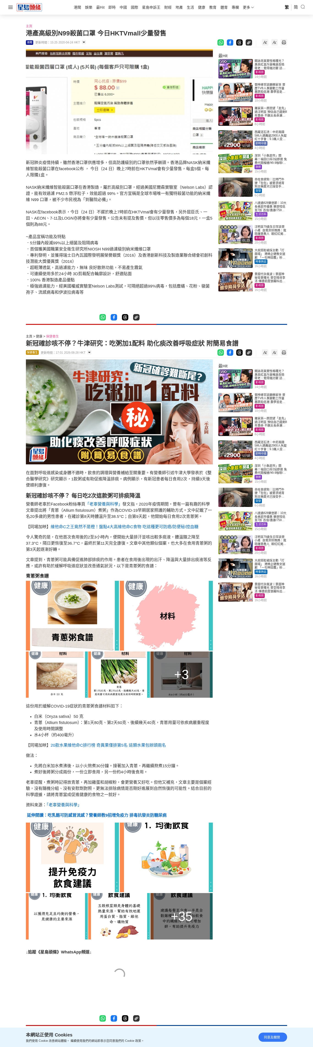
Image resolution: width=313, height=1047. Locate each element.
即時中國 (260, 143)
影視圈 (259, 72)
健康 (39, 336)
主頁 (29, 26)
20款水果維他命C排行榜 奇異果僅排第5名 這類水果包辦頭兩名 (108, 745)
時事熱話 (260, 261)
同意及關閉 (272, 1037)
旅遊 (258, 167)
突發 (258, 190)
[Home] (29, 7)
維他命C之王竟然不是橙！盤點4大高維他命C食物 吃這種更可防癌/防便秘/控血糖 (124, 527)
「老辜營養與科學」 (103, 504)
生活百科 (260, 214)
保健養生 (52, 336)
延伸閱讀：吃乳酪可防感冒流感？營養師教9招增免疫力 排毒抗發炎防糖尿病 (96, 815)
